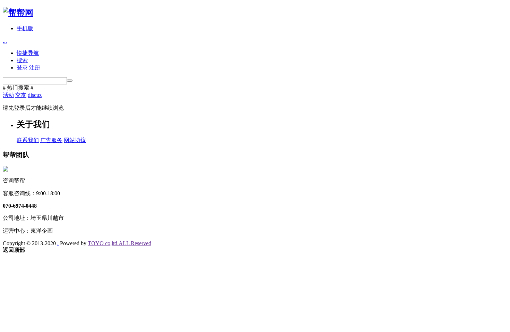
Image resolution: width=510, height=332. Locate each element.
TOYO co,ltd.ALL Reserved (119, 243)
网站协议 (75, 140)
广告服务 (51, 140)
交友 (20, 95)
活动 (8, 95)
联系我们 (28, 140)
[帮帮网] (18, 12)
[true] (70, 81)
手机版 (25, 28)
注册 (34, 67)
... (5, 41)
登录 (22, 67)
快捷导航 (28, 53)
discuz (35, 95)
